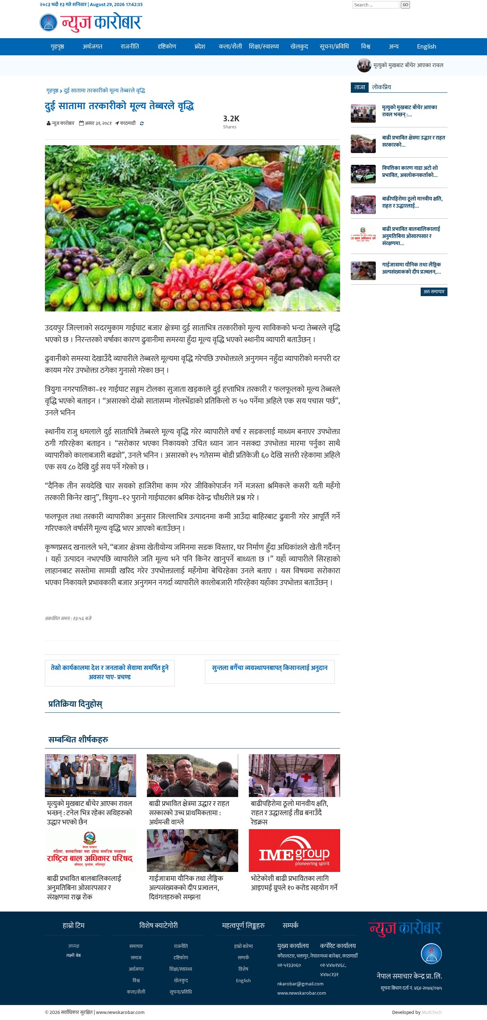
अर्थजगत (92, 46)
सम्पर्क (243, 958)
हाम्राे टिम (73, 926)
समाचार (136, 946)
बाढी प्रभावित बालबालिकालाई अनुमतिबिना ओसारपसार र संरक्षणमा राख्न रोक (84, 888)
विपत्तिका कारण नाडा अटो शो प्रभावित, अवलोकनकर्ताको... (410, 172)
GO (405, 4)
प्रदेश (200, 46)
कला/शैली (230, 46)
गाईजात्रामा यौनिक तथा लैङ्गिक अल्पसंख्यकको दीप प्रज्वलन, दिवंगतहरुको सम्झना (186, 888)
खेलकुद (299, 46)
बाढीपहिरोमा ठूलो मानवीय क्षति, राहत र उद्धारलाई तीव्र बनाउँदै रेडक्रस (289, 813)
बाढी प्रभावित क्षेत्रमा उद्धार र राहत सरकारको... (413, 142)
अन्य (394, 46)
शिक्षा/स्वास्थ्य (264, 46)
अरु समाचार (434, 292)
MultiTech (432, 1012)
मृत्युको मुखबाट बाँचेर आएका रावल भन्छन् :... (409, 111)
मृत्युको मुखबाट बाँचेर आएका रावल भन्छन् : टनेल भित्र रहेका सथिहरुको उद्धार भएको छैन (89, 813)
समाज (136, 958)
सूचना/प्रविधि (334, 46)
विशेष (243, 969)
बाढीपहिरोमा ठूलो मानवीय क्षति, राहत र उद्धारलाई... (412, 203)
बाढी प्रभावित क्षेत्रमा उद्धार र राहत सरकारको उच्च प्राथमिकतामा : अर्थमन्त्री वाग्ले (189, 813)
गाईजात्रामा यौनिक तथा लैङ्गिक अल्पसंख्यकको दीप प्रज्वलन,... (411, 269)
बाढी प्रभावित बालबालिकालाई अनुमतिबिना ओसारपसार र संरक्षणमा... (411, 236)
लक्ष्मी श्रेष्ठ (73, 955)
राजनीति (130, 46)
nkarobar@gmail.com (300, 984)
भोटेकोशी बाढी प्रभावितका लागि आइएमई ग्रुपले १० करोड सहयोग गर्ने (294, 883)
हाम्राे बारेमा (243, 946)
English (426, 46)
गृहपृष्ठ (57, 46)
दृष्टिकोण (167, 46)
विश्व (365, 46)
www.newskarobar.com (301, 993)
